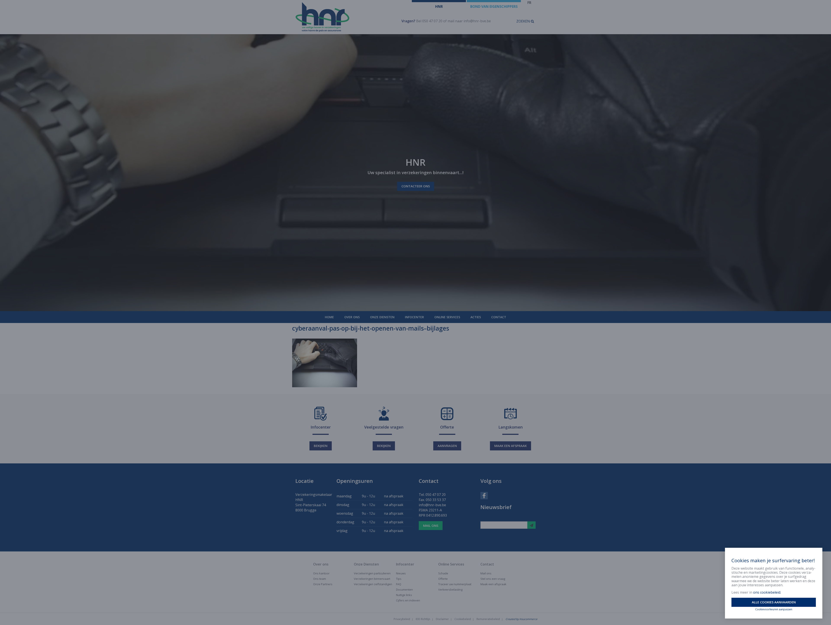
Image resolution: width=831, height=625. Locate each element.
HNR (439, 6)
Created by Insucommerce (521, 619)
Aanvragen (447, 445)
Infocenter (414, 317)
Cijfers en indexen (408, 600)
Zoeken (523, 21)
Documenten (404, 589)
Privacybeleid (402, 619)
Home (329, 317)
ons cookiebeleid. (767, 592)
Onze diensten (382, 317)
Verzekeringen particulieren (372, 573)
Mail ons (430, 525)
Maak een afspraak (510, 445)
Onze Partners (322, 584)
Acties (475, 317)
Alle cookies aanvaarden (774, 602)
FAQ (398, 584)
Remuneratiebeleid (488, 619)
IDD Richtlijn (423, 619)
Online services (447, 317)
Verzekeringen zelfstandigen (373, 584)
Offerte (443, 579)
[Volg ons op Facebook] (484, 495)
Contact (498, 317)
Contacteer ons (415, 186)
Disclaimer (442, 619)
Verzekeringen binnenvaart (372, 579)
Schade (443, 573)
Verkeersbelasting (450, 589)
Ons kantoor (321, 573)
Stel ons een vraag (492, 579)
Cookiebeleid (462, 619)
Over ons (352, 317)
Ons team (319, 579)
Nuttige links (404, 595)
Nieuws (401, 573)
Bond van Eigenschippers (494, 6)
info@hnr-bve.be (477, 21)
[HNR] (343, 17)
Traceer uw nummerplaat (454, 584)
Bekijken (320, 445)
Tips (398, 579)
